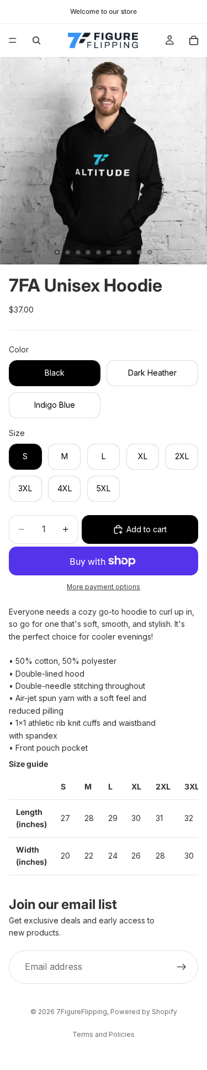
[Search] (36, 40)
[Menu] (12, 40)
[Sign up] (181, 967)
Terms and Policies (103, 1034)
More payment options (103, 587)
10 (150, 252)
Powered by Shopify (143, 1011)
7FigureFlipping (81, 1011)
